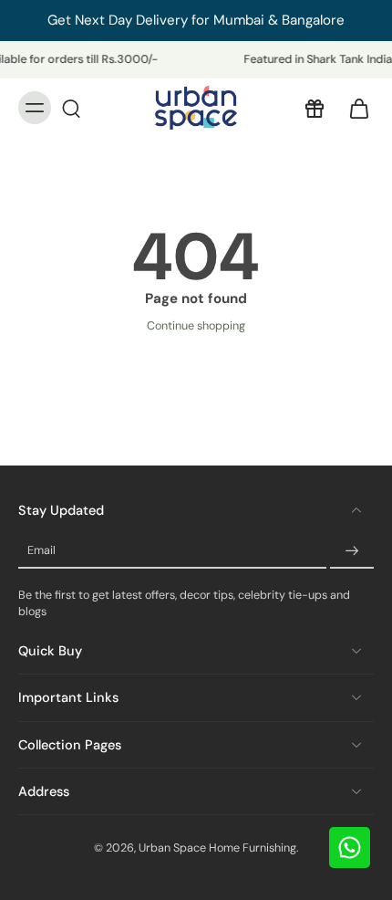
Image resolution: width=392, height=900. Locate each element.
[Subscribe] (352, 551)
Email (41, 550)
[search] (71, 107)
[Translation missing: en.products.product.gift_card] (314, 108)
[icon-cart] (354, 107)
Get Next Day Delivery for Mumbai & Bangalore (196, 20)
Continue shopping (196, 326)
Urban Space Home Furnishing (217, 848)
